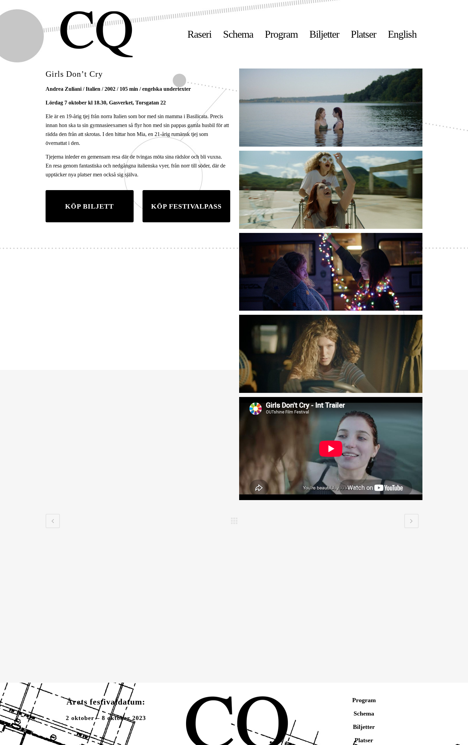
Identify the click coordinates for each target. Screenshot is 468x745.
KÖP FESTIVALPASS (186, 206)
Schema (364, 713)
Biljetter (364, 726)
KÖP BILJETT (89, 206)
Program (364, 700)
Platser (364, 740)
